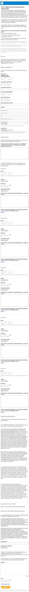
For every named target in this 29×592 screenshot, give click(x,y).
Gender (3, 179)
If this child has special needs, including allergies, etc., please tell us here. (14, 194)
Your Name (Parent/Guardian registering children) (5, 75)
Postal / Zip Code (4, 121)
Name (2, 171)
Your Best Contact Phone (6, 81)
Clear (27, 576)
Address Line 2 (4, 113)
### (2, 85)
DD (4, 186)
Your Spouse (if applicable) (6, 91)
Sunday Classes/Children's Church (9, 33)
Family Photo (4, 128)
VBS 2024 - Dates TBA (7, 36)
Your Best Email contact (6, 87)
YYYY (7, 186)
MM (2, 186)
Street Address (4, 110)
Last (9, 79)
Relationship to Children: (6, 546)
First (3, 79)
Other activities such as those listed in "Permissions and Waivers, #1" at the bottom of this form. (13, 39)
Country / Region (4, 124)
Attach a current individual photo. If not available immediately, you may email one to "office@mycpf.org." (14, 210)
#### (8, 85)
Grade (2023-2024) (5, 189)
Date (2, 578)
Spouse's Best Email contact (7, 102)
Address (3, 107)
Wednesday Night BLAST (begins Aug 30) (11, 35)
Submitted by (4, 541)
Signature (3, 562)
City (2, 116)
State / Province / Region (6, 119)
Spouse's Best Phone (5, 97)
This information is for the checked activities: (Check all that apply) (13, 31)
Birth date (3, 183)
